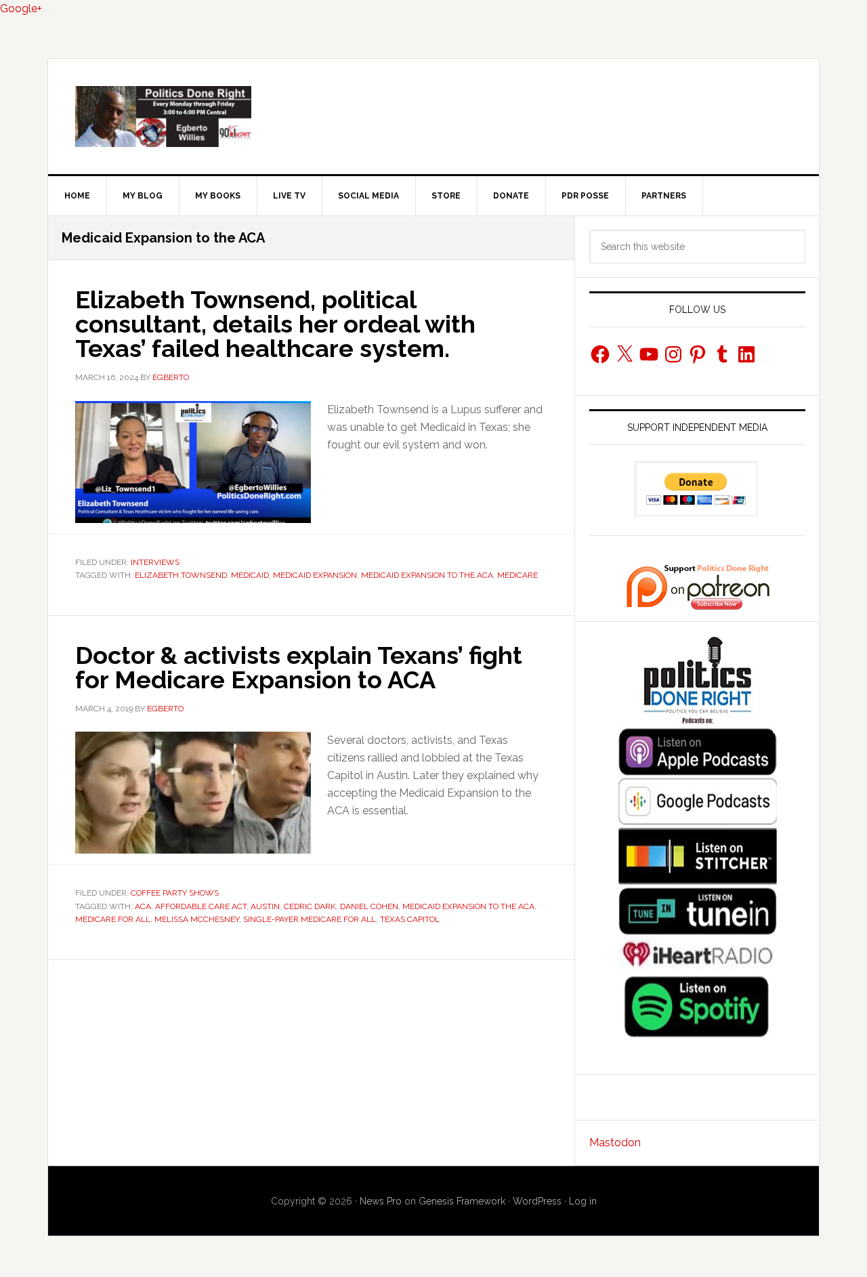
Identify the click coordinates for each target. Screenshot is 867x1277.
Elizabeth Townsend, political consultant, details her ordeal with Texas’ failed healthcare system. (275, 323)
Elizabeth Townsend (181, 575)
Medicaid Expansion (315, 575)
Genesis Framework (462, 1201)
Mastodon (615, 1142)
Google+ (21, 8)
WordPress (537, 1201)
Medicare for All (112, 919)
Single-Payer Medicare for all (309, 919)
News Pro (381, 1201)
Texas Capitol (410, 919)
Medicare (517, 575)
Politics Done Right (433, 116)
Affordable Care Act (201, 906)
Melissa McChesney (196, 919)
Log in (583, 1201)
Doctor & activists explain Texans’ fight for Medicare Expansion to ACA (298, 667)
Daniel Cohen (369, 906)
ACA (143, 906)
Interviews (155, 562)
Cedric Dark (310, 906)
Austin (265, 906)
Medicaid (250, 575)
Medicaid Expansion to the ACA (427, 575)
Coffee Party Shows (175, 893)
